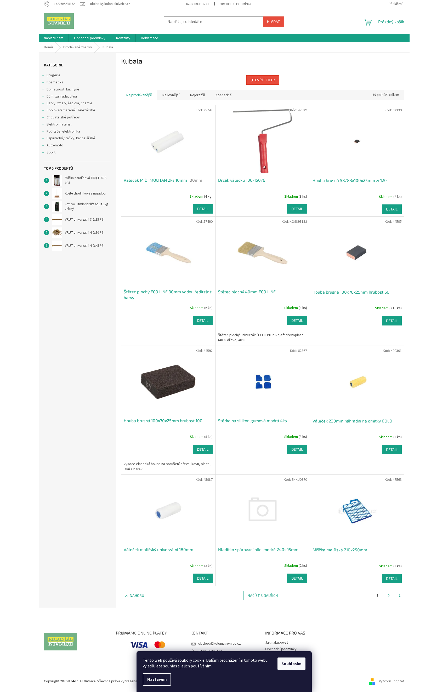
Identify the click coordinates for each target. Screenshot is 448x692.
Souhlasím (291, 664)
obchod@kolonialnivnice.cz (219, 643)
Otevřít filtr (263, 80)
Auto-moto (55, 145)
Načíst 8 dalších (262, 595)
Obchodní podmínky (236, 4)
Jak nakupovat (197, 4)
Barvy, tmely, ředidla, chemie (69, 103)
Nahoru (137, 595)
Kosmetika (55, 82)
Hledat (273, 21)
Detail (202, 209)
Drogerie (53, 75)
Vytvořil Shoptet (391, 681)
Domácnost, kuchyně (63, 89)
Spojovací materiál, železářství (71, 110)
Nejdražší (197, 95)
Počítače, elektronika (63, 131)
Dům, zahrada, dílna (62, 96)
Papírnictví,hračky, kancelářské (71, 138)
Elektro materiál (59, 124)
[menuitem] (54, 38)
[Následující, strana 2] (388, 595)
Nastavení (157, 679)
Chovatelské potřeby (63, 117)
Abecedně (224, 95)
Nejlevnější (170, 95)
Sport (51, 152)
